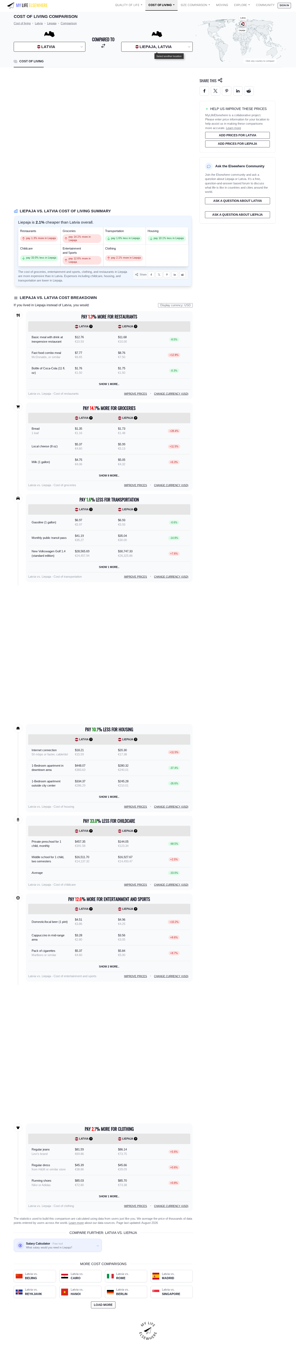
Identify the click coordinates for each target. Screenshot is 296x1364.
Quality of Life (127, 5)
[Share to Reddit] (182, 274)
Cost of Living (160, 5)
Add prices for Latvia (237, 135)
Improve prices (135, 393)
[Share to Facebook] (151, 274)
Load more (103, 1304)
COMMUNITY (265, 5)
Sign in (284, 5)
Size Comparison (194, 5)
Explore (240, 5)
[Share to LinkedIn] (175, 274)
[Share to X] (159, 274)
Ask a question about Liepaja (237, 214)
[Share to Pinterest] (167, 274)
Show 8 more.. (109, 475)
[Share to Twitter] (215, 91)
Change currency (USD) (171, 393)
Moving (222, 5)
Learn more (76, 1222)
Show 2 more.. (109, 966)
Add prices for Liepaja (237, 143)
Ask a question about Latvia (237, 200)
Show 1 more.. (109, 384)
